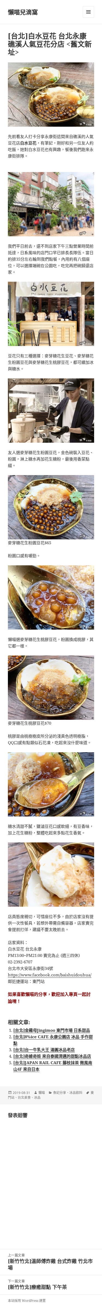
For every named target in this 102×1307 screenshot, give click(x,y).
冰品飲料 (75, 1092)
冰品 (37, 1097)
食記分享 (59, 1092)
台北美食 (24, 1097)
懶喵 (41, 1092)
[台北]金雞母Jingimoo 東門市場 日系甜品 (51, 1030)
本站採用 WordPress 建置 (27, 1300)
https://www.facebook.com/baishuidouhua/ (49, 974)
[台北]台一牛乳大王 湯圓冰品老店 (44, 1049)
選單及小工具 (88, 12)
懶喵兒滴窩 (23, 12)
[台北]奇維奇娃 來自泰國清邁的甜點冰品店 (52, 1056)
